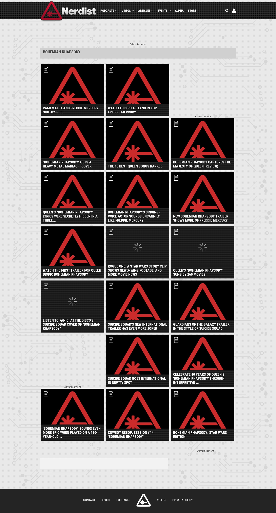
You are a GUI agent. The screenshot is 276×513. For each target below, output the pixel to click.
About (106, 500)
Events (162, 11)
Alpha (179, 11)
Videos (126, 11)
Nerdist (68, 11)
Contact (89, 500)
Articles (144, 11)
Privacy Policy (182, 500)
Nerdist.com (143, 500)
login (234, 11)
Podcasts (107, 11)
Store (192, 11)
